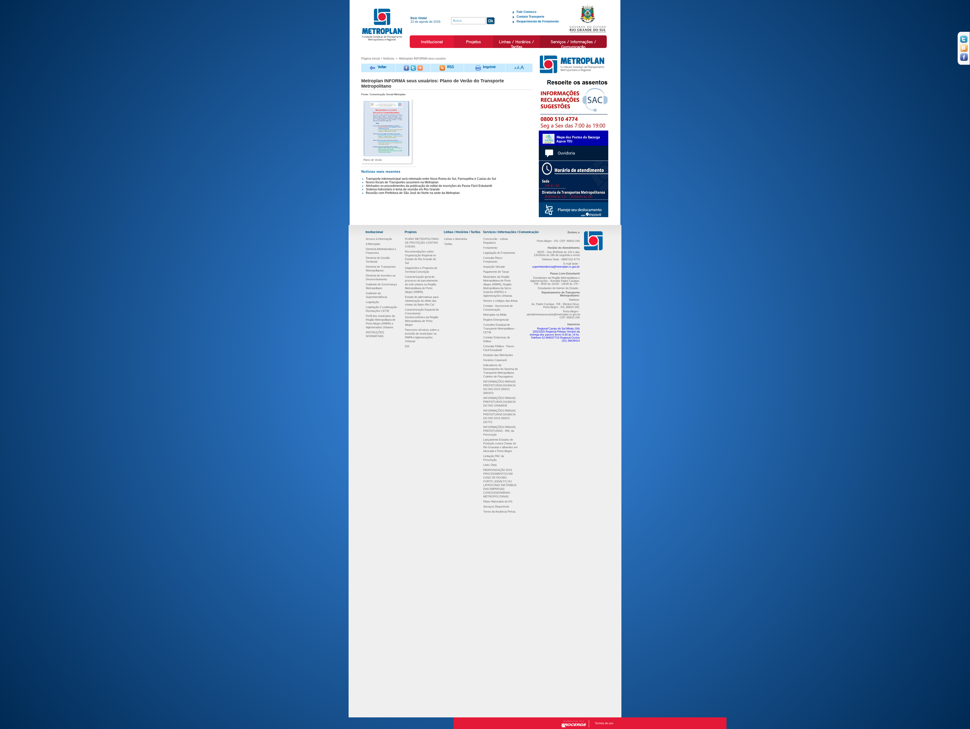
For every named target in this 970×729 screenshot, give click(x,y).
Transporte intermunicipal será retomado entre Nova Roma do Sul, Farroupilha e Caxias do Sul (431, 179)
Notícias (388, 58)
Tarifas (448, 243)
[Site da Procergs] (573, 724)
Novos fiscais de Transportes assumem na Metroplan (402, 182)
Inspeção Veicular (494, 266)
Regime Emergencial (495, 319)
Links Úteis (490, 464)
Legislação (372, 302)
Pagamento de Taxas (496, 271)
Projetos (473, 41)
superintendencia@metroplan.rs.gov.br (556, 266)
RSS (450, 66)
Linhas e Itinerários (455, 238)
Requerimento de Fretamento (538, 21)
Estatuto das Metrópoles (498, 355)
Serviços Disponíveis (496, 506)
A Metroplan (373, 243)
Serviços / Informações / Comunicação (573, 44)
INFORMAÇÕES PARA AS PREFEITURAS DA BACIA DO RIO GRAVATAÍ (499, 401)
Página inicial (370, 58)
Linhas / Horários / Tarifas (516, 44)
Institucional (432, 41)
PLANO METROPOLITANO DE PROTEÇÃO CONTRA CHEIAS (422, 242)
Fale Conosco (526, 12)
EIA (407, 346)
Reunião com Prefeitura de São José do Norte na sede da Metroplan (413, 193)
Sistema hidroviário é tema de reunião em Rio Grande (403, 189)
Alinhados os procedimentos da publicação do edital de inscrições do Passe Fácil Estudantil (429, 186)
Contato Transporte (530, 16)
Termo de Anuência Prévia (499, 511)
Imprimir (489, 66)
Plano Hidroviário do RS (497, 501)
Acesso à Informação (379, 238)
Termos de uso (604, 723)
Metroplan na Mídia (494, 314)
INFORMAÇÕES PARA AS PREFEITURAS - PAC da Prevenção (499, 430)
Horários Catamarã (495, 360)
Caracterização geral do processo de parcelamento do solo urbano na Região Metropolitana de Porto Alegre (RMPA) (421, 284)
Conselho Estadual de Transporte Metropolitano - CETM (499, 328)
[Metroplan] (382, 24)
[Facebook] (406, 68)
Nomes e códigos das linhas (500, 300)
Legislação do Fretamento (499, 252)
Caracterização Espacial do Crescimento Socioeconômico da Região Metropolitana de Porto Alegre (422, 317)
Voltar (382, 66)
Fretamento (490, 247)
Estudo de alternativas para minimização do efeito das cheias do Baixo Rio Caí (422, 300)
